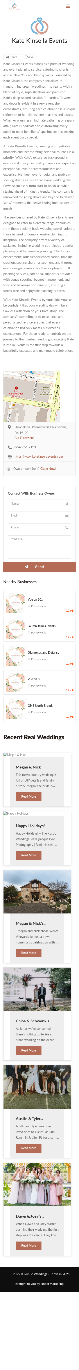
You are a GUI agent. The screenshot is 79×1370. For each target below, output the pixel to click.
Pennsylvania (38, 606)
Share (13, 57)
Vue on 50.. (35, 599)
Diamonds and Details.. (43, 652)
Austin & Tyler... (29, 1119)
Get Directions (24, 438)
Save (30, 57)
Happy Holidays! (30, 826)
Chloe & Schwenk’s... (34, 1021)
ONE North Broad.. (40, 705)
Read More (28, 796)
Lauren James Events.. (42, 626)
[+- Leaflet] (39, 396)
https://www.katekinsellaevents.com (38, 456)
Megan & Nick (28, 767)
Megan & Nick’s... (31, 924)
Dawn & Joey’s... (30, 1216)
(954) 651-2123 (25, 447)
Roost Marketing (52, 1283)
